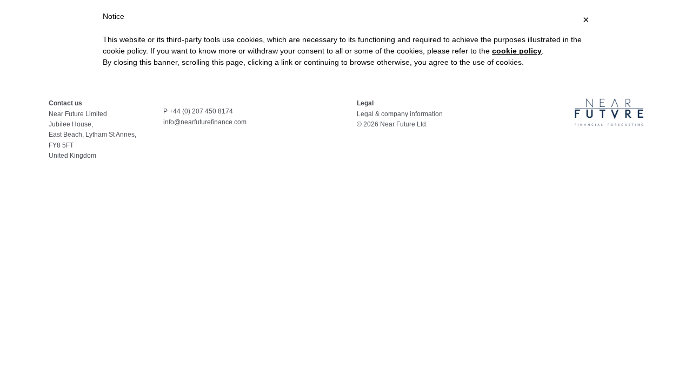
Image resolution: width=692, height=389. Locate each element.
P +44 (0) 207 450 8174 (198, 111)
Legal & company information (400, 114)
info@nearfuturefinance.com (205, 122)
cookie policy (517, 50)
